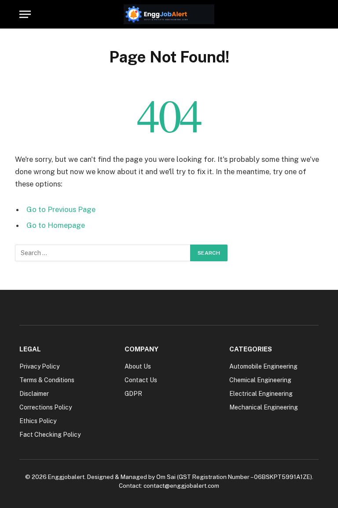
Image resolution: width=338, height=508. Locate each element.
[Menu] (25, 14)
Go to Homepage (55, 225)
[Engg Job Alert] (169, 14)
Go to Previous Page (61, 209)
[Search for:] (103, 253)
